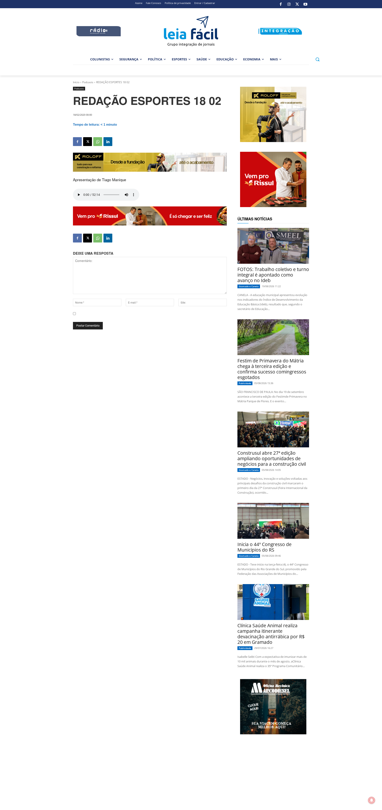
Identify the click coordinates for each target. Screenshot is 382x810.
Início (76, 82)
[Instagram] (288, 4)
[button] (317, 59)
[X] (297, 4)
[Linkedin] (107, 141)
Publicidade (245, 383)
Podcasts (87, 82)
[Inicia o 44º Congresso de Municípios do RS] (273, 521)
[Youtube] (305, 4)
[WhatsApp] (97, 141)
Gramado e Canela (249, 286)
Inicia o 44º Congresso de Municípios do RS (264, 547)
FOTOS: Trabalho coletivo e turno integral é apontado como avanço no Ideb (273, 274)
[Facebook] (280, 4)
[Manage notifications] (371, 800)
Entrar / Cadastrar (204, 3)
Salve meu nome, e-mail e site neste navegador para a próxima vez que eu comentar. (138, 317)
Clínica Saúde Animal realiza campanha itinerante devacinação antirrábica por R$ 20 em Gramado (271, 633)
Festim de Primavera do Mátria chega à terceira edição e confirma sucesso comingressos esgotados (271, 369)
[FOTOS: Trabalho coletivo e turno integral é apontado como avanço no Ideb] (273, 246)
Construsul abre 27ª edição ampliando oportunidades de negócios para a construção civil (271, 458)
